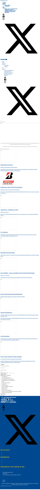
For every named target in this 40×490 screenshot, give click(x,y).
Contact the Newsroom (7, 454)
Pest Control (5, 385)
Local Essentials (6, 382)
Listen (4, 2)
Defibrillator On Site (10, 11)
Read (4, 4)
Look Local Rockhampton (11, 8)
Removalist (4, 389)
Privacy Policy (5, 459)
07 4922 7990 (8, 481)
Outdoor (4, 384)
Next (3, 364)
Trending (7, 6)
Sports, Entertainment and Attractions (11, 391)
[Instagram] (3, 19)
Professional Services (7, 386)
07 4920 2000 (8, 480)
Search (2, 374)
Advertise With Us (6, 453)
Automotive (4, 376)
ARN (3, 487)
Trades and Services (7, 392)
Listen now (3, 59)
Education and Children (7, 379)
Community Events (9, 9)
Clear (5, 374)
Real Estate (5, 387)
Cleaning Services (6, 377)
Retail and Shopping (6, 390)
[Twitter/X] (21, 56)
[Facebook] (4, 17)
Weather (7, 12)
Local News (7, 5)
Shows (4, 3)
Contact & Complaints (7, 452)
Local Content (5, 464)
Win (3, 67)
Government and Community (8, 380)
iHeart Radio (5, 488)
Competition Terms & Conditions (9, 460)
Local (3, 69)
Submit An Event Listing (10, 10)
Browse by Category (6, 375)
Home (3, 381)
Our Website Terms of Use (7, 463)
